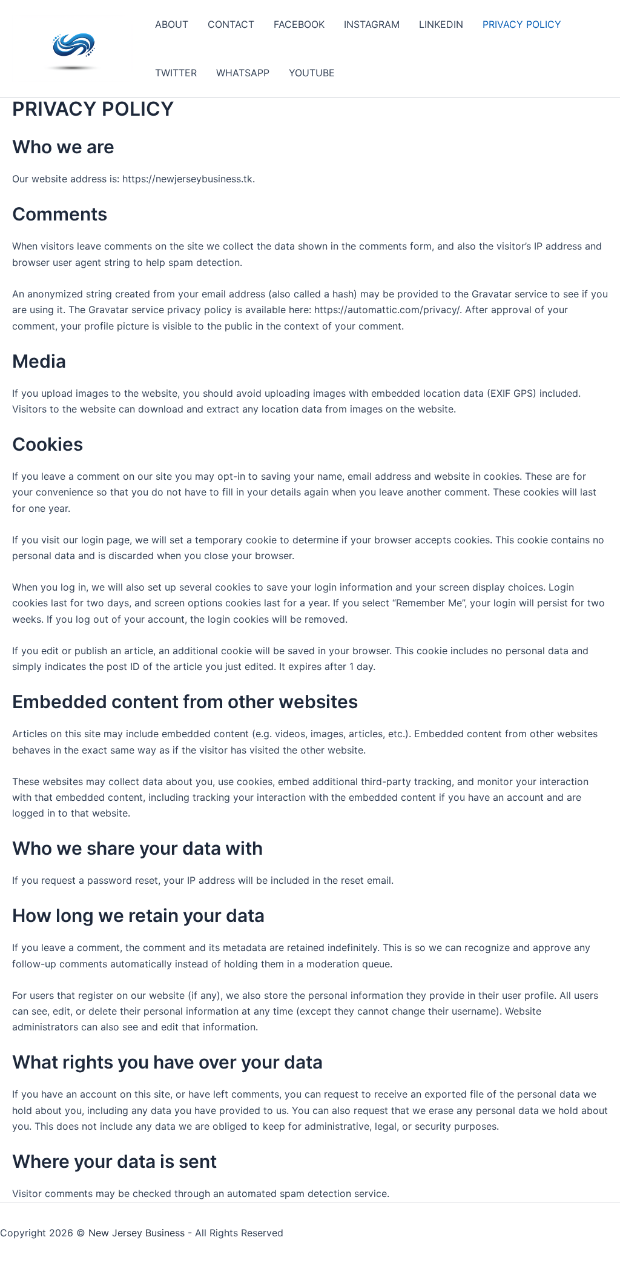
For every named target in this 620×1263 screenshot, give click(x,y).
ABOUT (171, 24)
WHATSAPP (242, 73)
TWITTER (176, 73)
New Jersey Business (136, 1233)
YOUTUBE (312, 73)
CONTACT (231, 24)
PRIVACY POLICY (522, 24)
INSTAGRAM (372, 24)
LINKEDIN (441, 24)
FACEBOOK (299, 24)
